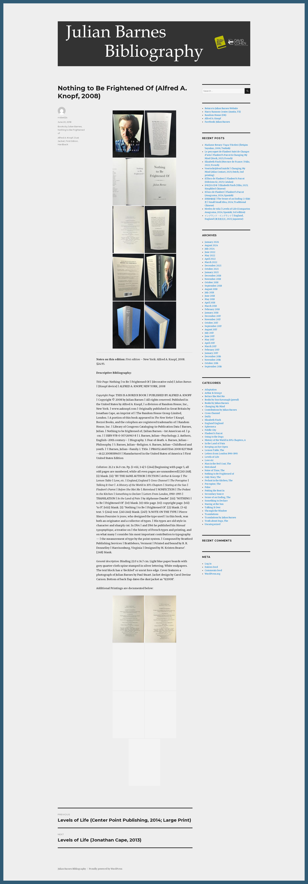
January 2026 (212, 242)
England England (214, 423)
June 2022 (210, 252)
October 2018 (211, 282)
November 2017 (213, 319)
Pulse (207, 487)
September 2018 (213, 285)
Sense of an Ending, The (218, 497)
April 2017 (210, 343)
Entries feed (211, 567)
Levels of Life (212, 457)
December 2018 (213, 275)
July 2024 (210, 248)
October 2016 (211, 363)
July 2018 (209, 292)
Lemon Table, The (214, 450)
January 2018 (211, 312)
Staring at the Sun (214, 504)
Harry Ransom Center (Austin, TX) (223, 111)
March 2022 (211, 262)
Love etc (209, 460)
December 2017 (213, 316)
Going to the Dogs (214, 436)
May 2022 (210, 255)
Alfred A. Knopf (65, 137)
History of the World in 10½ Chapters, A (225, 440)
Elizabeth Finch (213, 420)
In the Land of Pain (215, 443)
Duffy (208, 416)
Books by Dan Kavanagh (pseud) (222, 399)
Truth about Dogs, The (216, 521)
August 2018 (211, 289)
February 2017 (212, 349)
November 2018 (213, 279)
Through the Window (216, 510)
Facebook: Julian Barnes (217, 122)
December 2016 (213, 356)
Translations (211, 514)
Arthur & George (213, 393)
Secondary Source (214, 494)
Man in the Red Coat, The (218, 463)
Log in (208, 563)
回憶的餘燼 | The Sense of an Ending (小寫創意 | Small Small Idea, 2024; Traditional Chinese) (227, 202)
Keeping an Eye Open (216, 447)
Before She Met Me (215, 396)
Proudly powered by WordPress (105, 868)
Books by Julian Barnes (70, 126)
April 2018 (210, 302)
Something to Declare (216, 500)
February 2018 (212, 309)
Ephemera (210, 426)
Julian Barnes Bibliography (72, 868)
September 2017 (213, 326)
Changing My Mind (215, 406)
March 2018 (211, 306)
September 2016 (213, 366)
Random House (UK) (215, 115)
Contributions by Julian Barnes (221, 410)
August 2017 (211, 329)
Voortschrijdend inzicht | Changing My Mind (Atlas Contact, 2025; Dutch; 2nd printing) (225, 172)
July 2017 (209, 333)
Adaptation (211, 389)
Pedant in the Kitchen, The (219, 480)
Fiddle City (210, 430)
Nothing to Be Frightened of (219, 473)
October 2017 (211, 322)
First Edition (72, 141)
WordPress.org (212, 573)
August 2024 (211, 245)
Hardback (63, 144)
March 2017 (210, 346)
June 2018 (210, 296)
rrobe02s (62, 117)
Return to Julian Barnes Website (221, 108)
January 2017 (211, 353)
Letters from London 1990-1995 (221, 453)
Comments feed (213, 570)
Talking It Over (213, 507)
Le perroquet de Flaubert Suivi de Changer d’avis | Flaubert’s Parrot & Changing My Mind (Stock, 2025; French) (227, 155)
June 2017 (209, 336)
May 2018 (210, 299)
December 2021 (213, 265)
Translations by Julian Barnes (220, 517)
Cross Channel (212, 413)
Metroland (210, 467)
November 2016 (213, 360)
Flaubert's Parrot (213, 433)
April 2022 (210, 259)
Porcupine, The (213, 484)
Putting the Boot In (214, 490)
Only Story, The (213, 477)
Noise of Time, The (215, 470)
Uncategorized (212, 524)
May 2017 (209, 339)
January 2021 (211, 272)
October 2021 (211, 269)
